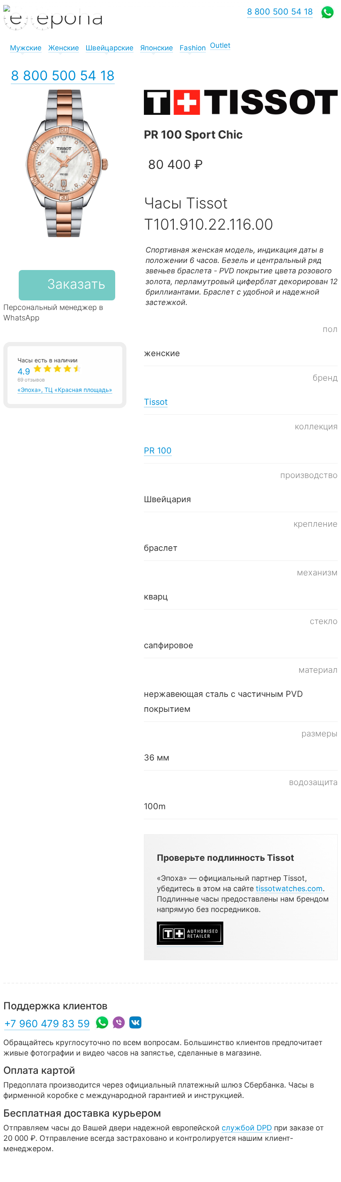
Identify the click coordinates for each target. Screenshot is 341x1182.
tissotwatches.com (289, 888)
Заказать (76, 284)
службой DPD (247, 1127)
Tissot (156, 402)
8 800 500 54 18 (63, 75)
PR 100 (158, 451)
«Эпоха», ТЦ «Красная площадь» (64, 380)
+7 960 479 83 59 (47, 1024)
